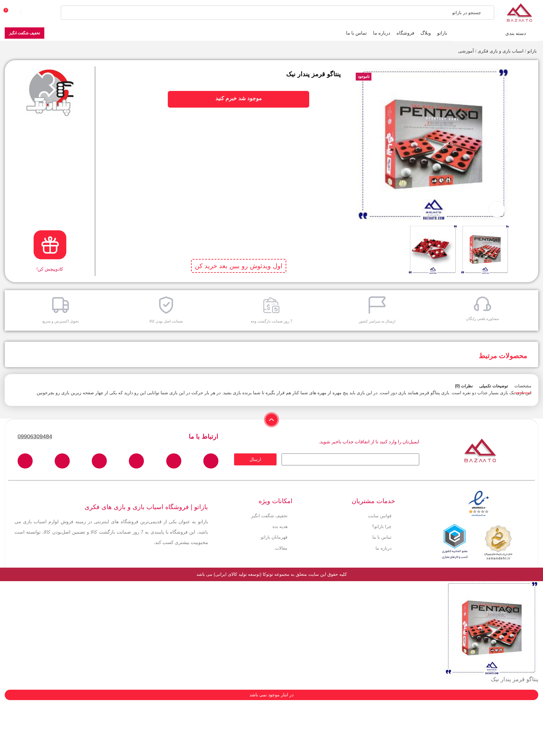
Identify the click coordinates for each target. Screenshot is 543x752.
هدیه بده (280, 526)
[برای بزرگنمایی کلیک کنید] (497, 209)
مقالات (281, 548)
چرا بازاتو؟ (382, 526)
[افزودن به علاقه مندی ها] (525, 69)
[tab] (522, 386)
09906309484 (35, 436)
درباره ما (384, 548)
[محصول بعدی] (8, 51)
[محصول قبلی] (20, 51)
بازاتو (532, 50)
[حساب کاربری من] (33, 12)
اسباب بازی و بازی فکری (501, 50)
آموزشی (466, 50)
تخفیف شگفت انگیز (24, 33)
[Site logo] (519, 12)
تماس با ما (382, 537)
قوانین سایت (380, 515)
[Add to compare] (525, 82)
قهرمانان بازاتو (274, 537)
